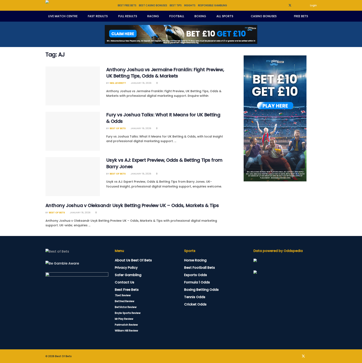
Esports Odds (195, 275)
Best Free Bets (127, 289)
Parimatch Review (126, 324)
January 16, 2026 (140, 83)
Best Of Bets (118, 128)
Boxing (200, 16)
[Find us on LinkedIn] (295, 5)
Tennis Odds (194, 297)
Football (176, 16)
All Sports (224, 16)
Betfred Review (124, 301)
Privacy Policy (126, 267)
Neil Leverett (118, 83)
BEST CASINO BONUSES (153, 5)
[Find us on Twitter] (289, 5)
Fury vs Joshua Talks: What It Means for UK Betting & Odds (163, 117)
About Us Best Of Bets (133, 260)
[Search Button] (315, 16)
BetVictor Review (126, 307)
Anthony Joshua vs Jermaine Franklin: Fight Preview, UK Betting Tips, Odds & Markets (165, 72)
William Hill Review (126, 330)
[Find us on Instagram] (301, 5)
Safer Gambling (128, 275)
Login (313, 5)
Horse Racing (195, 260)
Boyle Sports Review (128, 313)
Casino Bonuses (264, 16)
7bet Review (123, 295)
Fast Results (98, 16)
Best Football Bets (199, 267)
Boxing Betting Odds (201, 289)
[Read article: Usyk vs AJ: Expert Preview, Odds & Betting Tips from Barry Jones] (72, 176)
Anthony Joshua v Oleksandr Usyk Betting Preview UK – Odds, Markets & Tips (132, 205)
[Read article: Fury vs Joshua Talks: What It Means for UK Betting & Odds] (72, 131)
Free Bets (301, 16)
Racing (153, 16)
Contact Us (124, 282)
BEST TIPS (176, 5)
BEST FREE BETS (127, 5)
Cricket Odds (195, 304)
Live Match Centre (63, 16)
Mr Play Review (124, 319)
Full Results (127, 16)
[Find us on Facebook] (284, 5)
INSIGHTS (189, 5)
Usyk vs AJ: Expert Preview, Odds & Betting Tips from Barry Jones (164, 163)
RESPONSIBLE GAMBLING (212, 5)
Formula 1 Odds (197, 282)
